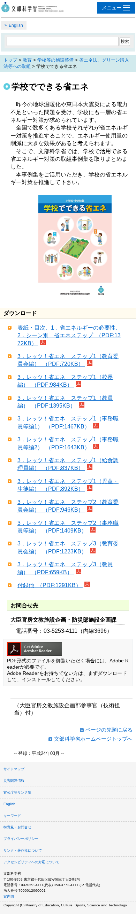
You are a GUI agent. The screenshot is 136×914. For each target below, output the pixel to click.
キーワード (12, 816)
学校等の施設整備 (55, 60)
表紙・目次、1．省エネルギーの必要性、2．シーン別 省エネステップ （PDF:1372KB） (69, 335)
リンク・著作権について (22, 850)
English (16, 25)
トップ (10, 60)
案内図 (8, 896)
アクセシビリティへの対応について (31, 862)
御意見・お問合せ (17, 827)
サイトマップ (13, 769)
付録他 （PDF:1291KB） (50, 585)
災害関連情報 (13, 780)
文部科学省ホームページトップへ (93, 739)
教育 (27, 60)
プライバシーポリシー (20, 839)
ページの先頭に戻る (109, 730)
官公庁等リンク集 (17, 792)
